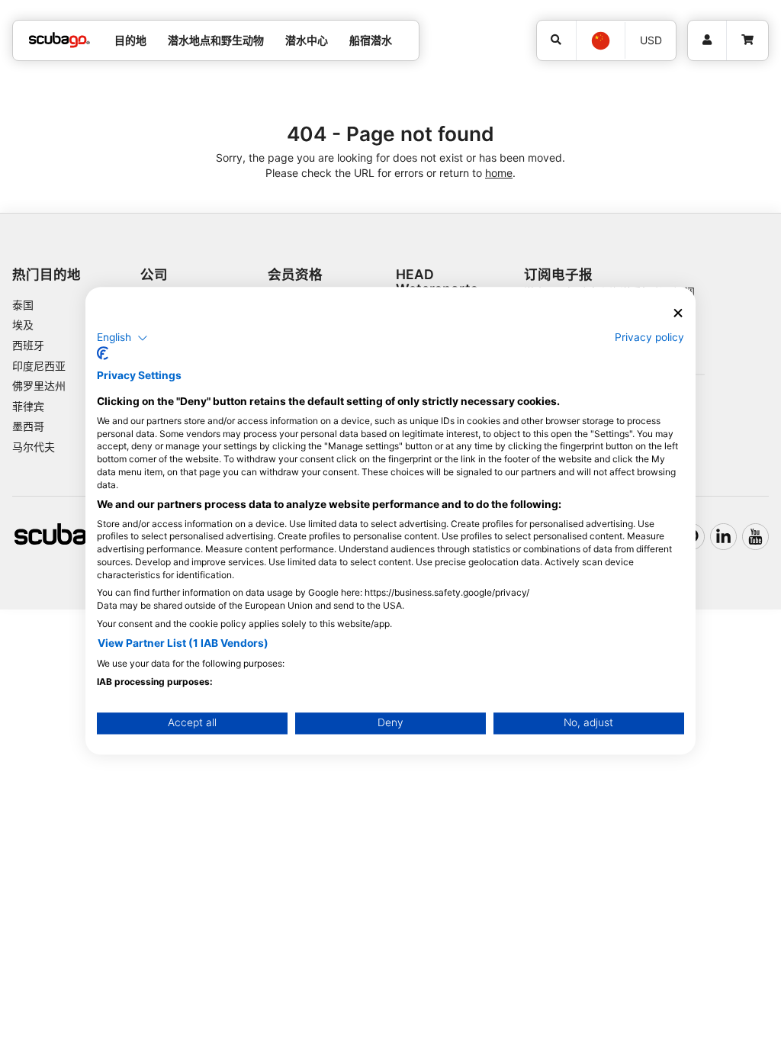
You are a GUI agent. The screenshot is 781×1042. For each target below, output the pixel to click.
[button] (122, 338)
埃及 (23, 324)
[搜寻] (557, 40)
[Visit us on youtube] (755, 536)
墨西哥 (28, 426)
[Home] (59, 40)
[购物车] (747, 40)
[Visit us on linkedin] (723, 536)
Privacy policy (649, 337)
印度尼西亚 (39, 365)
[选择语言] (600, 41)
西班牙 (28, 345)
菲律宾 (28, 406)
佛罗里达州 (39, 385)
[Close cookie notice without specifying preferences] (678, 313)
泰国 (23, 304)
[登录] (707, 40)
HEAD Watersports (437, 281)
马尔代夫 (33, 446)
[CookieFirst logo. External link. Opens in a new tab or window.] (102, 354)
